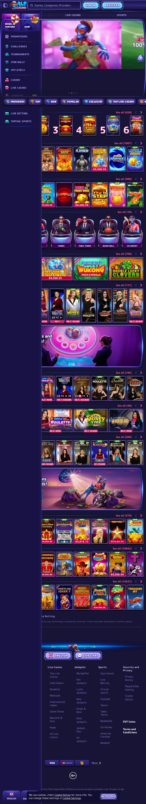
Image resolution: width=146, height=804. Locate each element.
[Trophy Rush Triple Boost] (100, 597)
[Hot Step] (100, 195)
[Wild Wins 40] (82, 597)
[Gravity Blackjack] (117, 453)
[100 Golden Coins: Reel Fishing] (46, 195)
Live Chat (90, 656)
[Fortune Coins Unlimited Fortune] (117, 195)
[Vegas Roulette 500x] (104, 305)
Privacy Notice (129, 678)
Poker (53, 727)
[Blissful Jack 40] (117, 597)
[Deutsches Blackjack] (46, 453)
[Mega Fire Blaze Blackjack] (100, 453)
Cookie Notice (129, 697)
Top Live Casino (54, 675)
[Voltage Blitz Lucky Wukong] (91, 268)
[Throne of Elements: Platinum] (82, 159)
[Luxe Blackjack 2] (64, 453)
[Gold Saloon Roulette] (89, 305)
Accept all (108, 796)
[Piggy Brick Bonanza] (136, 125)
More (95, 763)
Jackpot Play (80, 729)
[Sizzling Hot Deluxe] (64, 195)
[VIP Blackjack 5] (135, 453)
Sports (122, 15)
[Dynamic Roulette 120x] (120, 305)
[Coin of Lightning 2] (135, 159)
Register (112, 5)
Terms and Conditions (130, 731)
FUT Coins (129, 721)
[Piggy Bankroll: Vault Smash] (100, 159)
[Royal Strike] (113, 125)
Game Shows (57, 711)
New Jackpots (81, 700)
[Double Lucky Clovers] (126, 268)
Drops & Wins (81, 710)
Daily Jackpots (81, 720)
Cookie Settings (72, 798)
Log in (91, 5)
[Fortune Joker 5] (64, 597)
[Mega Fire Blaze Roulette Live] (46, 388)
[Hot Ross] (135, 564)
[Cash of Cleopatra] (64, 564)
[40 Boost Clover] (135, 195)
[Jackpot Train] (82, 531)
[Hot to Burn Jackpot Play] (117, 531)
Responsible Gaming (132, 687)
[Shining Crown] (46, 564)
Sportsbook (107, 673)
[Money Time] (73, 305)
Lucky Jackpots (81, 690)
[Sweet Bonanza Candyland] (136, 305)
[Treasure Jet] (135, 597)
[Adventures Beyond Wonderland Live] (126, 420)
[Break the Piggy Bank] (82, 195)
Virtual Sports (104, 690)
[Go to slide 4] (76, 93)
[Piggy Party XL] (100, 564)
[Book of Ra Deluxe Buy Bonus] (82, 564)
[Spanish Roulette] (117, 388)
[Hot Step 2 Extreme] (89, 125)
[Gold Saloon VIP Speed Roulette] (82, 388)
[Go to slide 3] (74, 93)
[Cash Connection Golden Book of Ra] (42, 125)
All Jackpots (81, 739)
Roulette (55, 689)
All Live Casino (54, 735)
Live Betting (104, 681)
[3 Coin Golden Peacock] (135, 531)
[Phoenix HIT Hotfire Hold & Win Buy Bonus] (64, 159)
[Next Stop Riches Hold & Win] (117, 564)
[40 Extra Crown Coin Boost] (46, 531)
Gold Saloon (57, 683)
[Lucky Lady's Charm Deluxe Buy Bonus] (100, 531)
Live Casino (73, 15)
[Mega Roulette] (57, 305)
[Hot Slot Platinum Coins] (64, 531)
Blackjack (55, 695)
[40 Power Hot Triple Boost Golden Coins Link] (65, 125)
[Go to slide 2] (71, 93)
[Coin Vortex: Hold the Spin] (117, 159)
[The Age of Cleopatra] (46, 159)
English (60, 656)
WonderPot (82, 673)
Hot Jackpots (81, 681)
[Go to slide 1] (69, 93)
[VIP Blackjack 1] (82, 453)
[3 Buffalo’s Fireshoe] (46, 597)
